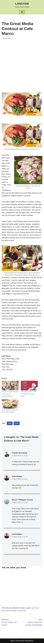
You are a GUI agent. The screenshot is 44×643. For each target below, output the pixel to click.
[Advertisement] (22, 64)
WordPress (29, 641)
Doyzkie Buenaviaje (19, 453)
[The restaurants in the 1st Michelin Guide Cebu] (29, 385)
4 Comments (6, 38)
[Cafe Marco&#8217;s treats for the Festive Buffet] (10, 404)
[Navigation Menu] (22, 12)
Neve (13, 641)
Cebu (9, 423)
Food (17, 423)
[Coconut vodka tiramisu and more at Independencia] (10, 385)
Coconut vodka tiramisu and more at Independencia (10, 394)
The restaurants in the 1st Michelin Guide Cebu (29, 394)
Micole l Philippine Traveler (22, 500)
